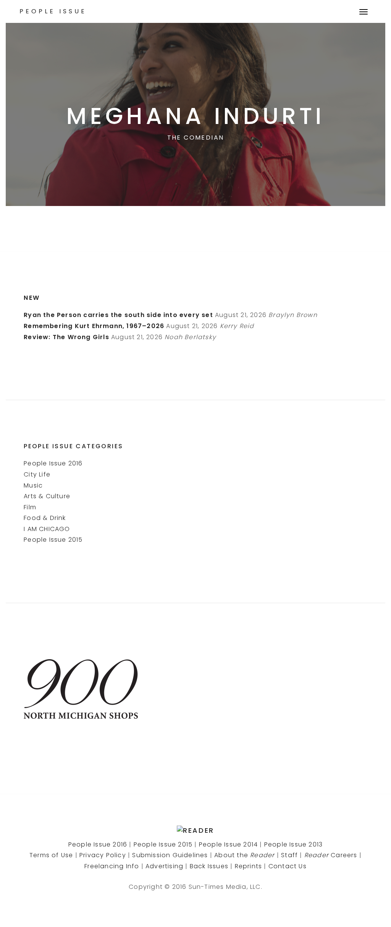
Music (33, 485)
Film (30, 507)
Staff (289, 855)
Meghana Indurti (195, 116)
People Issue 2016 (53, 463)
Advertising (164, 866)
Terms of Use (51, 855)
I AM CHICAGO (47, 529)
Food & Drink (45, 517)
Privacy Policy (102, 855)
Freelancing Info (111, 866)
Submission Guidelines (170, 855)
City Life (37, 474)
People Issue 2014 (228, 844)
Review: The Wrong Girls (66, 337)
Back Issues (209, 866)
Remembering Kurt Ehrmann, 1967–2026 (94, 326)
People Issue (53, 11)
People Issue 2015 (53, 539)
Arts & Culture (47, 496)
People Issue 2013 (293, 844)
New (32, 297)
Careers (330, 855)
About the (244, 855)
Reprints (248, 866)
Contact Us (287, 866)
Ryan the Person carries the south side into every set (118, 315)
